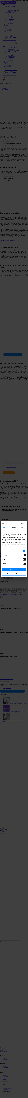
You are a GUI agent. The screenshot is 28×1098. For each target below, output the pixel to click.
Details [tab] (14, 527)
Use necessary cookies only (14, 573)
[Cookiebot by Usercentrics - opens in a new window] (20, 523)
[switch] (24, 555)
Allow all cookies (14, 569)
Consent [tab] (5, 527)
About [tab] (22, 527)
